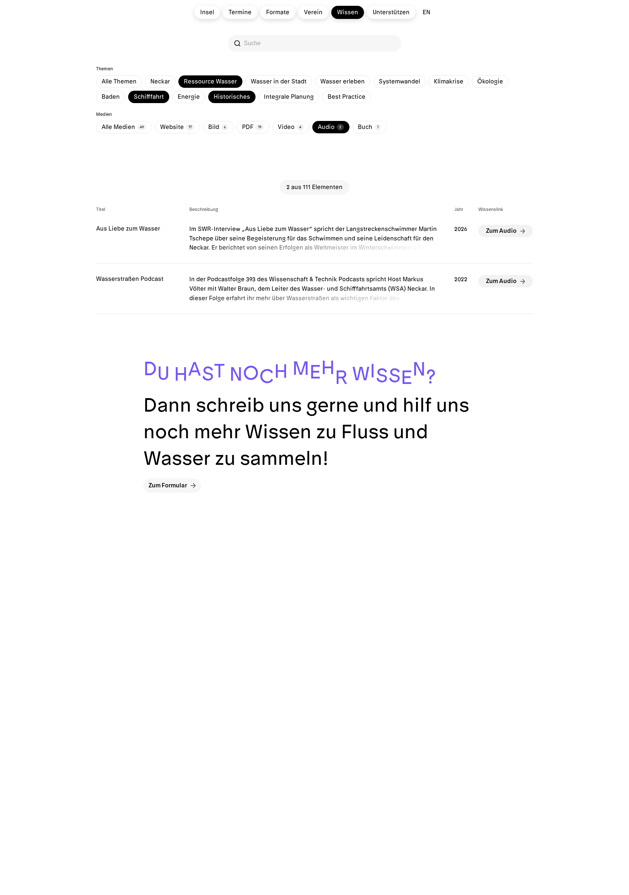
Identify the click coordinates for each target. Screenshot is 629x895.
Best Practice (346, 97)
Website (176, 127)
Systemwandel (399, 82)
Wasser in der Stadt (278, 82)
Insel (207, 12)
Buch (368, 127)
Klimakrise (448, 82)
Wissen (347, 12)
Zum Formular (168, 485)
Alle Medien (123, 127)
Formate (277, 12)
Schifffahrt (149, 97)
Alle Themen (119, 82)
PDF (251, 127)
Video (289, 127)
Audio (329, 127)
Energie (189, 97)
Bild (217, 127)
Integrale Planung (289, 97)
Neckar (160, 82)
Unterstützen (391, 12)
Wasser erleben (342, 82)
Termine (240, 12)
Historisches (232, 97)
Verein (313, 12)
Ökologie (490, 82)
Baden (111, 97)
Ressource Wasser (210, 82)
